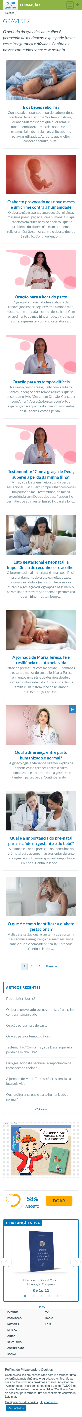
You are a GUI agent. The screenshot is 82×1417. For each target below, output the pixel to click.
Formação (14, 1318)
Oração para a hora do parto (26, 1025)
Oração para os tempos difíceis (28, 1036)
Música (12, 1330)
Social (11, 1354)
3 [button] (41, 1296)
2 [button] (33, 1296)
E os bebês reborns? (20, 998)
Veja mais (41, 1109)
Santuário (14, 1342)
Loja (48, 1324)
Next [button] (75, 1262)
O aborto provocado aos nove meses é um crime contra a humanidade (40, 1012)
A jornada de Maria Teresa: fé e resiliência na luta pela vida (38, 1081)
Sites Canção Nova (77, 5)
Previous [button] (7, 1262)
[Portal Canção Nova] (10, 5)
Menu (70, 5)
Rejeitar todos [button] (49, 1402)
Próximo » (52, 966)
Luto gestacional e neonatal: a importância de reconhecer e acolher (38, 1065)
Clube (11, 1336)
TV (47, 1312)
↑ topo (41, 1307)
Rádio (49, 1318)
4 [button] (49, 1296)
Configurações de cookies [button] (21, 1402)
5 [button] (57, 1296)
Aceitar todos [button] (16, 1408)
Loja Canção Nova (23, 1223)
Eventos (13, 1312)
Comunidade (15, 1348)
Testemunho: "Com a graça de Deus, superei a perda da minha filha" (39, 1049)
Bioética (9, 12)
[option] (41, 1261)
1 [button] (25, 1296)
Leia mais (11, 1396)
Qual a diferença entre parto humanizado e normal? (37, 1097)
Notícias (13, 1324)
